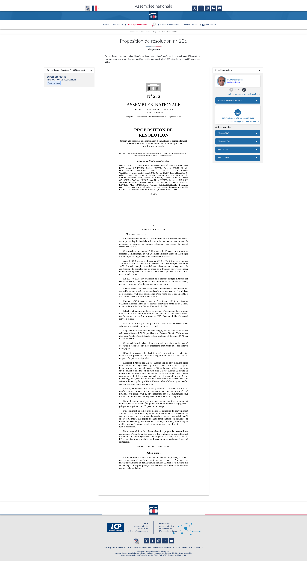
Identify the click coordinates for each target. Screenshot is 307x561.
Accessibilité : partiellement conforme (140, 553)
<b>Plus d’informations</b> (238, 70)
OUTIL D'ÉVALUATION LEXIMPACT (188, 548)
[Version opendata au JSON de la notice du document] (237, 158)
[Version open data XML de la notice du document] (237, 150)
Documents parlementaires (140, 32)
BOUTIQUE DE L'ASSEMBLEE (114, 548)
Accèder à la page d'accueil (153, 15)
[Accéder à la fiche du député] (237, 81)
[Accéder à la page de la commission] (237, 114)
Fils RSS (174, 553)
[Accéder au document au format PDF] (237, 133)
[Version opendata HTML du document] (237, 141)
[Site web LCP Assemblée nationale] (129, 527)
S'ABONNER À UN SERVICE (163, 548)
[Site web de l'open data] (177, 527)
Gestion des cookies (185, 553)
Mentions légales (121, 553)
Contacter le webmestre (162, 553)
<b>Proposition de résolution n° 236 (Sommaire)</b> (69, 70)
